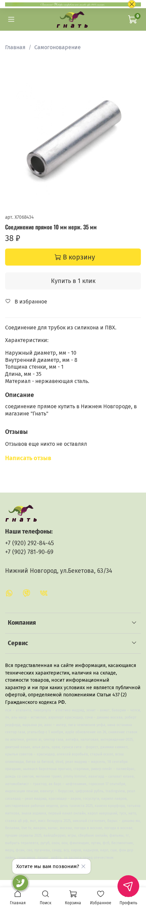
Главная (15, 47)
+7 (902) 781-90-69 (29, 552)
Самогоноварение (57, 47)
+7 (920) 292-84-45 (29, 543)
